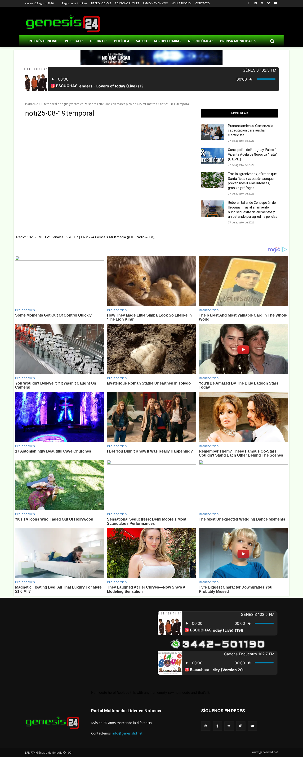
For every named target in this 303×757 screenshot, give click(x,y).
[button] (272, 41)
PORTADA (31, 104)
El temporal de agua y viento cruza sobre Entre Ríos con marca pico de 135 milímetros (99, 104)
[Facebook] (249, 3)
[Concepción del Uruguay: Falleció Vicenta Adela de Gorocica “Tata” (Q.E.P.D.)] (212, 156)
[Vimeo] (268, 3)
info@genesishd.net (127, 733)
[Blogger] (205, 726)
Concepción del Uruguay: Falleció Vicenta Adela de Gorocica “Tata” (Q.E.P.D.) (252, 154)
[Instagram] (255, 3)
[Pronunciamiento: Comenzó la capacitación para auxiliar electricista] (212, 132)
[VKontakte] (252, 726)
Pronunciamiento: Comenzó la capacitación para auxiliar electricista (250, 130)
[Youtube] (275, 3)
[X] (262, 3)
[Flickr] (229, 726)
